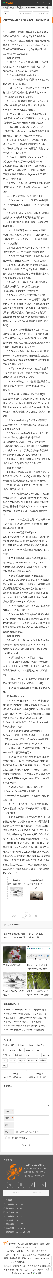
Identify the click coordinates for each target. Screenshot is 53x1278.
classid (36, 1055)
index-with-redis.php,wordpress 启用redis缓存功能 (28, 1010)
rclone (13, 1050)
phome (46, 1055)
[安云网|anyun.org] (37, 1273)
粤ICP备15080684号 (23, 1273)
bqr (20, 1050)
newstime (32, 1060)
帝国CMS (7, 1055)
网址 (7, 1125)
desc (5, 1050)
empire (22, 1060)
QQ (6, 1132)
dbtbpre (21, 1045)
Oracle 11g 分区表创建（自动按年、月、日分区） (37, 968)
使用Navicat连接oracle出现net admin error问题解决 (38, 994)
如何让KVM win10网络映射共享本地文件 (23, 1022)
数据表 (43, 1060)
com (5, 1060)
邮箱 (9, 1118)
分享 (37, 915)
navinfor (29, 1050)
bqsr (28, 1055)
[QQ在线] (21, 1185)
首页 (6, 7)
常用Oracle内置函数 (12, 965)
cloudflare (40, 1045)
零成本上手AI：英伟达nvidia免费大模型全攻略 (26, 1018)
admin (20, 937)
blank (30, 1045)
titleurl (12, 1060)
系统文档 (18, 1055)
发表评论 (26, 13)
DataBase (29, 7)
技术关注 (16, 7)
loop (5, 1065)
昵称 (9, 1111)
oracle (40, 7)
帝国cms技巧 (8, 1045)
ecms (38, 1050)
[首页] (49, 1258)
